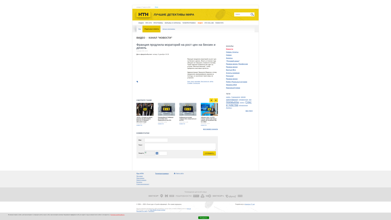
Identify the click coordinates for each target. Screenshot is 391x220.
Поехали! (230, 76)
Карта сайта (180, 173)
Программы (158, 23)
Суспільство (196, 83)
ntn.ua (189, 208)
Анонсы (229, 58)
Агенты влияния (232, 73)
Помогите (219, 23)
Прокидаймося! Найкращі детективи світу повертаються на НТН (165, 119)
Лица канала (140, 178)
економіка (197, 81)
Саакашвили (235, 97)
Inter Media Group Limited (157, 210)
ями (250, 100)
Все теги (249, 111)
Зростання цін (205, 81)
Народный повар (233, 88)
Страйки (189, 83)
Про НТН (148, 23)
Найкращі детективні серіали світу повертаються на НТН (187, 119)
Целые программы (169, 29)
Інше (188, 81)
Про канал (139, 176)
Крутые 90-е (231, 70)
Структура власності (142, 184)
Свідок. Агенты (232, 52)
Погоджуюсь (204, 217)
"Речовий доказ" (233, 61)
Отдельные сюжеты (151, 29)
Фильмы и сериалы (173, 23)
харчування (232, 99)
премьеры (232, 102)
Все (139, 29)
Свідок (141, 23)
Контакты (139, 182)
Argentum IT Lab (250, 204)
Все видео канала (210, 129)
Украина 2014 (231, 85)
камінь (228, 97)
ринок (243, 97)
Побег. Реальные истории (236, 82)
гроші (192, 81)
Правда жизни (232, 67)
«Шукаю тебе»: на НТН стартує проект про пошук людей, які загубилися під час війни (208, 120)
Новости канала (141, 180)
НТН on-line (209, 23)
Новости (139, 125)
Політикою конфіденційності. (118, 214)
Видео (200, 23)
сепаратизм (243, 100)
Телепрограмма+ (189, 23)
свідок (211, 81)
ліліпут (242, 102)
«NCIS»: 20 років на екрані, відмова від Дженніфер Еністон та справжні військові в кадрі (144, 120)
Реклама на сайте (141, 211)
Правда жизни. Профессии (237, 64)
